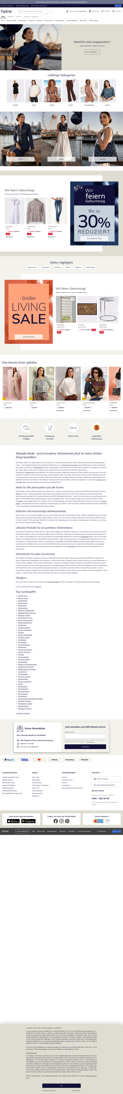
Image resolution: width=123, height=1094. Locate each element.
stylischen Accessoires (70, 465)
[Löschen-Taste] (50, 11)
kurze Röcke (22, 642)
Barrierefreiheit (52, 831)
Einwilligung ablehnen (49, 1090)
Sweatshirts (22, 672)
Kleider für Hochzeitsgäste (27, 664)
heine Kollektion (72, 20)
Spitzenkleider (23, 689)
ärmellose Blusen (24, 628)
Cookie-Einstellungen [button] (84, 831)
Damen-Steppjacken (25, 620)
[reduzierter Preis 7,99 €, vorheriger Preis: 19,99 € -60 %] (87, 309)
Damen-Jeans (23, 598)
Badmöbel (85, 537)
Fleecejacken (22, 662)
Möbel (68, 267)
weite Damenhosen (25, 623)
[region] (61, 1059)
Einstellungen (76, 1090)
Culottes (21, 655)
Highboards (22, 605)
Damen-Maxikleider (25, 635)
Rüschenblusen (23, 706)
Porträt (64, 777)
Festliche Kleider (24, 659)
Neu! (2, 20)
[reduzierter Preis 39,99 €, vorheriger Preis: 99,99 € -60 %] (108, 309)
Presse (64, 783)
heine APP (35, 788)
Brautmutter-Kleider (25, 704)
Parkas (20, 684)
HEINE (34, 773)
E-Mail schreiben (101, 779)
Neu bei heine (37, 783)
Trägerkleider (23, 674)
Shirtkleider (22, 640)
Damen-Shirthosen (25, 630)
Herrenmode (93, 20)
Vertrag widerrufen (22, 831)
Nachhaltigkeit (37, 791)
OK (61, 1086)
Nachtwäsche (23, 694)
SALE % (18, 17)
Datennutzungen (87, 1031)
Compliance (66, 785)
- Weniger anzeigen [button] (23, 713)
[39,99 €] (68, 384)
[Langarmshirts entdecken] (31, 47)
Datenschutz (41, 831)
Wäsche (31, 20)
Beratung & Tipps (8, 783)
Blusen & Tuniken (24, 615)
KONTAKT (96, 773)
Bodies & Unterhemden (26, 610)
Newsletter (36, 780)
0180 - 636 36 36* (101, 798)
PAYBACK (35, 796)
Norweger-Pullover (25, 708)
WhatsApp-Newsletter (40, 785)
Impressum (62, 831)
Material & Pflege (8, 785)
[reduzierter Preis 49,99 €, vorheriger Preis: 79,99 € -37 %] (57, 211)
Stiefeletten (22, 647)
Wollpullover (22, 696)
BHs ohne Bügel (23, 691)
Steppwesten (23, 608)
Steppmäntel (22, 601)
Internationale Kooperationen (72, 788)
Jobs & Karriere (67, 780)
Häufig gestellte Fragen (10, 777)
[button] (65, 211)
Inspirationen (59, 20)
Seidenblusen (23, 686)
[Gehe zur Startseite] (6, 11)
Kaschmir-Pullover (24, 701)
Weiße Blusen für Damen (27, 669)
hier (73, 1041)
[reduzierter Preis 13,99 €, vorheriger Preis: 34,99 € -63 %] (66, 309)
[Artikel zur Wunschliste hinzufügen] (21, 201)
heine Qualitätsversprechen (12, 793)
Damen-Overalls (24, 652)
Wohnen (10, 17)
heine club (35, 777)
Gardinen (57, 267)
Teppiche (78, 267)
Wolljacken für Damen (26, 667)
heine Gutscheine (53, 582)
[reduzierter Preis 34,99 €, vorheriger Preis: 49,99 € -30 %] (15, 211)
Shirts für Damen (24, 677)
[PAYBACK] (118, 5)
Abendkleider (39, 467)
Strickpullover (23, 679)
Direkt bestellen (8, 788)
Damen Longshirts (24, 682)
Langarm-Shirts (24, 637)
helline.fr (38, 587)
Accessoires (48, 20)
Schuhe (39, 20)
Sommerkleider (23, 657)
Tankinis (21, 632)
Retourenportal (7, 780)
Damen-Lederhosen (25, 650)
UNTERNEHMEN (68, 773)
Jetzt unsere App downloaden (21, 816)
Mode (3, 17)
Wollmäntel (22, 625)
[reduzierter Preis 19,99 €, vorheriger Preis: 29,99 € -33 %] (36, 211)
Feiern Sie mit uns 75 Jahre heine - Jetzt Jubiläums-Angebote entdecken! (61, 2)
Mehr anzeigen (90, 742)
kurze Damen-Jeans (25, 618)
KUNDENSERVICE (9, 773)
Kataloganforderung (9, 791)
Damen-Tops (22, 596)
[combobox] (39, 11)
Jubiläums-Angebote (31, 17)
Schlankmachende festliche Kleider (30, 699)
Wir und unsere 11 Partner (34, 1031)
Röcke (18, 494)
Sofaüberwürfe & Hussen (27, 613)
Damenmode (11, 20)
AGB (33, 831)
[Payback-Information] (117, 831)
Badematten (90, 267)
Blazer (21, 501)
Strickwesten (22, 603)
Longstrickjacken (24, 645)
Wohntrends (29, 472)
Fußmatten (45, 267)
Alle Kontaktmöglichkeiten (105, 785)
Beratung (83, 20)
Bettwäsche (32, 267)
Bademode (22, 20)
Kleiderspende (37, 793)
